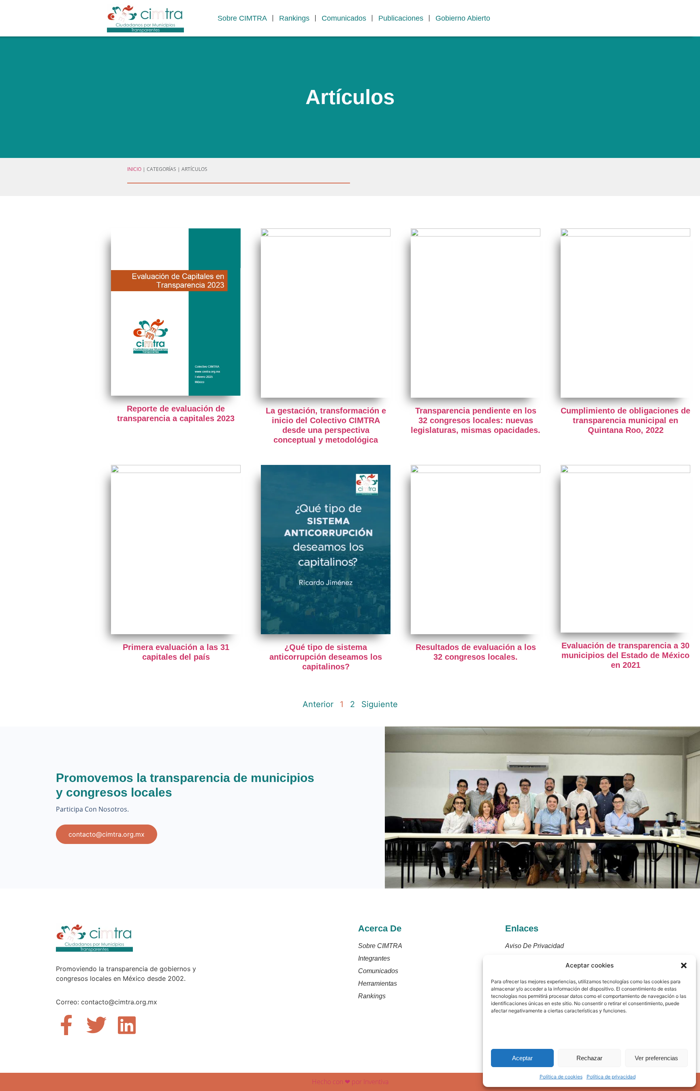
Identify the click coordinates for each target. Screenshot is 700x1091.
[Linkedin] (127, 1025)
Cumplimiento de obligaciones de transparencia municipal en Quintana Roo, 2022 (625, 420)
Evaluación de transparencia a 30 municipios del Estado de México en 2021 (625, 655)
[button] (684, 965)
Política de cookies (561, 1077)
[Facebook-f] (66, 1025)
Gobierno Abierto (462, 18)
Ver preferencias (656, 1058)
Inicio (134, 169)
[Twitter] (96, 1025)
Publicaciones (400, 18)
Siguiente (379, 704)
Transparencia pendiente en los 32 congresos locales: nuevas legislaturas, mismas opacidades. (475, 420)
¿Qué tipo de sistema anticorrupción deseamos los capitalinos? (325, 657)
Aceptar (522, 1058)
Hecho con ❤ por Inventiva (350, 1081)
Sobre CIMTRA (242, 18)
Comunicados (344, 18)
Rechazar (589, 1058)
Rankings (294, 18)
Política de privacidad (611, 1077)
